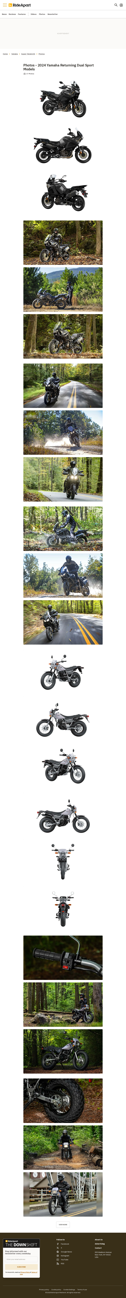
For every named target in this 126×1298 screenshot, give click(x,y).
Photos (42, 14)
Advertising (100, 1244)
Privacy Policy (25, 1272)
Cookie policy (56, 1290)
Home (5, 54)
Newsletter (53, 14)
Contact (98, 1248)
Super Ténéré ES (28, 54)
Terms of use (82, 1290)
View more (63, 1225)
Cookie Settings (69, 1290)
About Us (99, 1240)
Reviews (12, 14)
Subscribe (21, 1267)
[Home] (20, 5)
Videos (34, 14)
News (4, 14)
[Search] (116, 5)
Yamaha (14, 54)
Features (22, 14)
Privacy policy (44, 1290)
